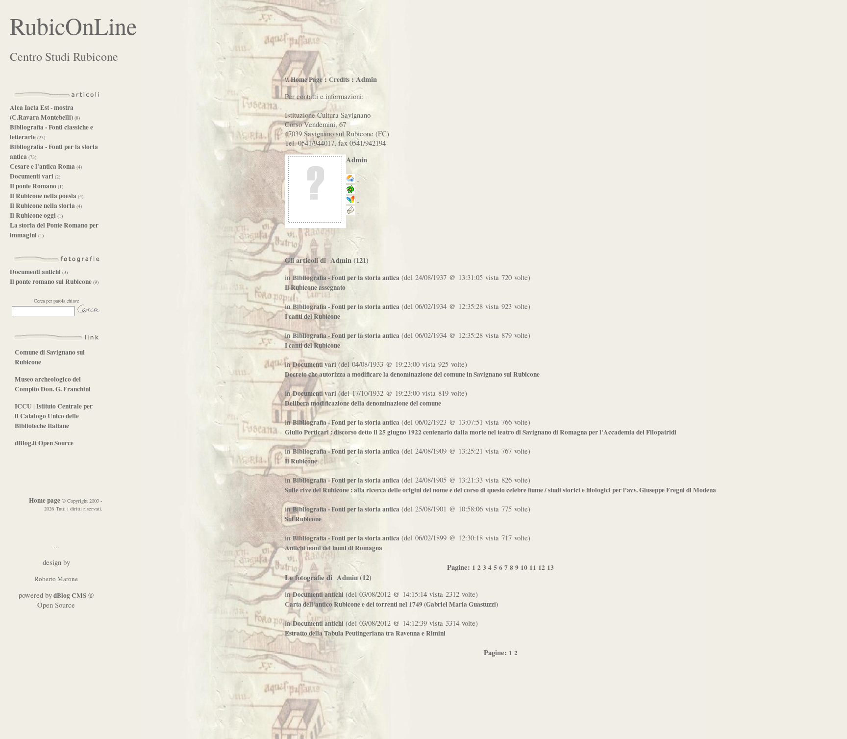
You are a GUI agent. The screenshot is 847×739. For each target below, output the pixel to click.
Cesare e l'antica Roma (42, 166)
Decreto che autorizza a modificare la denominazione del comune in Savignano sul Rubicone (412, 374)
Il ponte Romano (33, 186)
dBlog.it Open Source (44, 443)
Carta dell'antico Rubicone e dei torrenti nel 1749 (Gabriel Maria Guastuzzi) (391, 604)
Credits (339, 79)
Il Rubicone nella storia (42, 205)
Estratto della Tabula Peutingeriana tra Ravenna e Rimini (365, 633)
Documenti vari (31, 176)
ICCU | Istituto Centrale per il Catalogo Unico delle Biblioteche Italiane (54, 416)
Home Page (307, 79)
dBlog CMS (69, 595)
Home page (44, 500)
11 (532, 567)
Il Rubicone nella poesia (43, 196)
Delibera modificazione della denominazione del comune (363, 403)
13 (550, 567)
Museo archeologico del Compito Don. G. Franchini (53, 384)
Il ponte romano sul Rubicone (51, 281)
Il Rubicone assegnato (315, 287)
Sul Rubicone (303, 519)
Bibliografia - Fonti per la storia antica (346, 277)
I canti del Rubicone (312, 316)
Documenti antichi (35, 272)
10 (524, 567)
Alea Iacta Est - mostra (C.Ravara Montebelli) (42, 112)
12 (541, 567)
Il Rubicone (301, 461)
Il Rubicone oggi (33, 215)
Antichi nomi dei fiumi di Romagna (333, 548)
